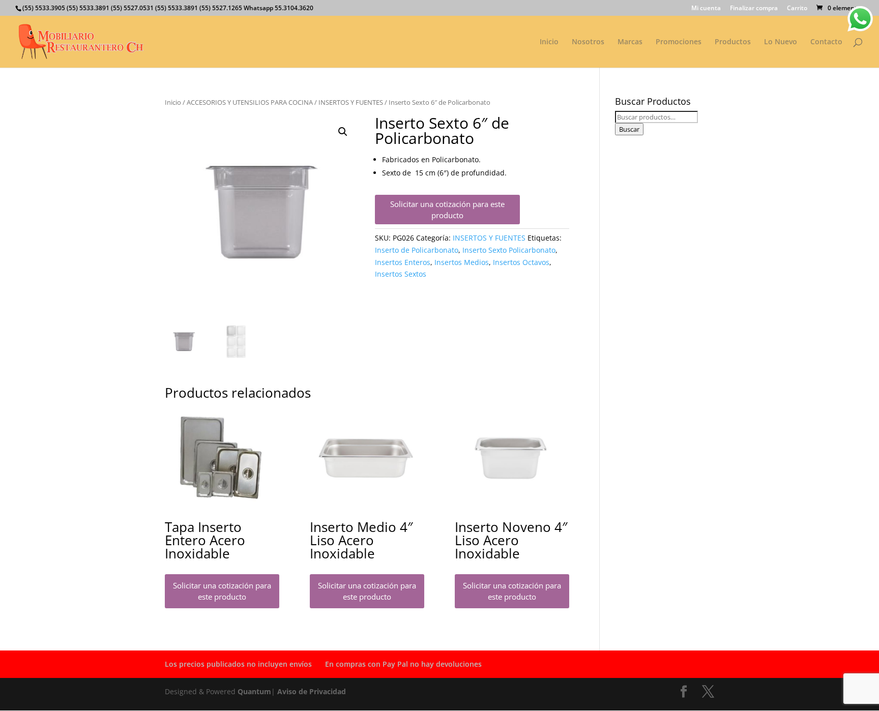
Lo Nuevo (780, 42)
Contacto (826, 42)
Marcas (630, 42)
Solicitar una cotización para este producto (447, 210)
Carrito (797, 8)
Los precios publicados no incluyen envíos (238, 664)
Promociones (678, 42)
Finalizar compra (754, 8)
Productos (733, 42)
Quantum (254, 691)
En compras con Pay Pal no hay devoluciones (403, 664)
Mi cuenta (706, 8)
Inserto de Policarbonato (416, 250)
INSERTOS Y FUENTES (350, 102)
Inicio (549, 42)
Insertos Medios (461, 262)
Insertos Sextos (400, 274)
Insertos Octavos (521, 262)
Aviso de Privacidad (311, 691)
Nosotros (588, 42)
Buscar (629, 129)
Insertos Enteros (402, 262)
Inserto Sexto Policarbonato (508, 250)
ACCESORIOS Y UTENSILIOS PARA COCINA (250, 102)
